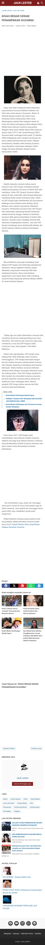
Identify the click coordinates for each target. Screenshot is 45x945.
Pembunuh (7, 807)
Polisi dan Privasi (27, 933)
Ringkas (17, 811)
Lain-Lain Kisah (8, 803)
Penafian (38, 933)
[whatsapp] (31, 586)
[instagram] (22, 923)
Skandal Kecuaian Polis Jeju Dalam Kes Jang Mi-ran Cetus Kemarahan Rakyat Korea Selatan (26, 848)
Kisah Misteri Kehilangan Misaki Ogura (20, 395)
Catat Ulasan (31, 26)
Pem (31, 803)
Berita (5, 799)
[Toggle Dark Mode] (38, 3)
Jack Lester (22, 778)
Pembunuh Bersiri (20, 807)
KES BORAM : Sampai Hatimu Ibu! (17, 877)
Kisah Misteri (35, 799)
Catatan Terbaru (9, 748)
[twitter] (14, 586)
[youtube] (16, 923)
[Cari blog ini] (41, 3)
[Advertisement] (22, 52)
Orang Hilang (22, 803)
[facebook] (6, 586)
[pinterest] (22, 586)
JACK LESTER (23, 3)
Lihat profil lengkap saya (22, 784)
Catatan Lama (36, 748)
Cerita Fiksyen (15, 799)
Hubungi (16, 933)
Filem (25, 799)
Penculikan (7, 811)
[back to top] (40, 940)
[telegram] (39, 586)
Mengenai (7, 933)
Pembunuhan (35, 807)
